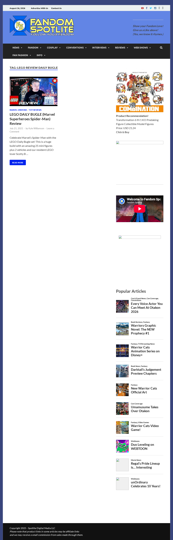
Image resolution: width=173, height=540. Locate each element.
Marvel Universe (18, 109)
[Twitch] (159, 8)
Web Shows (141, 47)
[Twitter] (151, 8)
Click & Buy (122, 132)
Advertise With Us (39, 8)
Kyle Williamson (36, 128)
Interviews (99, 47)
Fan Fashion (20, 55)
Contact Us (56, 8)
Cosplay (52, 47)
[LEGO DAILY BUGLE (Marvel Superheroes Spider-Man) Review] (33, 92)
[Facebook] (146, 8)
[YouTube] (142, 8)
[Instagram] (155, 8)
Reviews (120, 47)
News (16, 47)
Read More (16, 162)
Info (39, 55)
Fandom (33, 47)
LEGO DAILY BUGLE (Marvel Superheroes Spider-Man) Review (32, 119)
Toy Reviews (35, 109)
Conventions (75, 47)
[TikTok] (162, 8)
